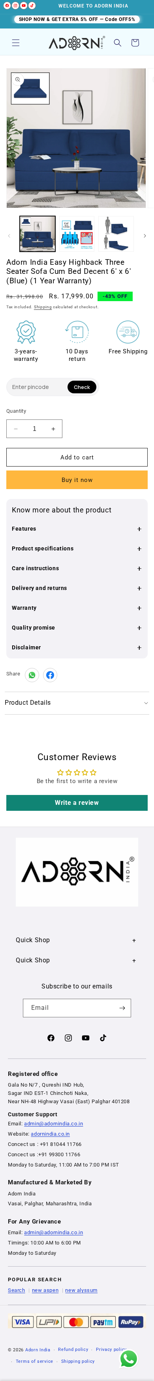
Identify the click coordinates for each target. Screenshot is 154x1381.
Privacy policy (111, 1349)
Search (16, 1290)
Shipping (43, 307)
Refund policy (73, 1349)
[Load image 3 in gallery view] (116, 234)
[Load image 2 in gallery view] (77, 234)
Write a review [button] (77, 802)
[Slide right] (145, 236)
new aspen (45, 1290)
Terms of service (34, 1361)
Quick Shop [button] (33, 940)
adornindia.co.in (50, 1134)
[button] (15, 42)
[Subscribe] (122, 1008)
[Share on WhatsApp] (32, 675)
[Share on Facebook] (50, 675)
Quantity (16, 411)
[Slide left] (9, 236)
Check (82, 387)
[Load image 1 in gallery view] (37, 234)
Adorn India (38, 1350)
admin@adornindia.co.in (53, 1124)
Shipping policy (78, 1361)
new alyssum (81, 1290)
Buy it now (77, 480)
